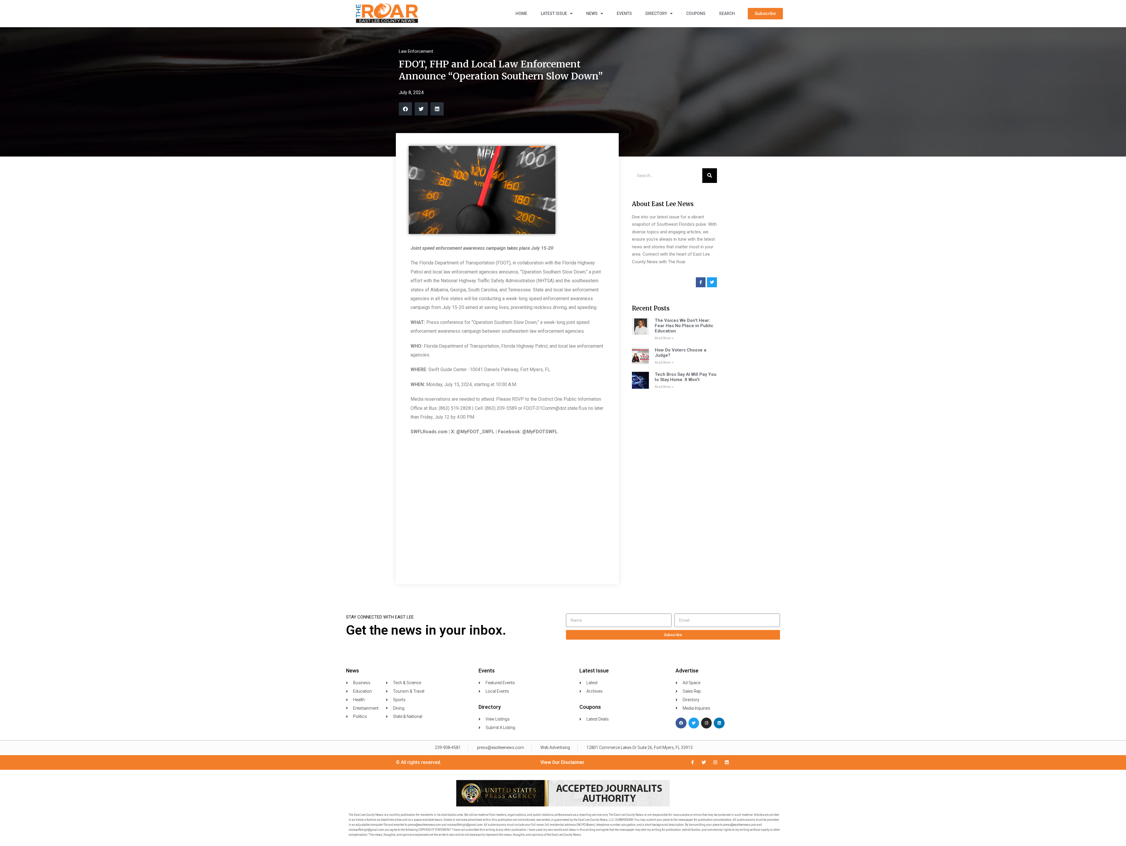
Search (727, 13)
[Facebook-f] (692, 762)
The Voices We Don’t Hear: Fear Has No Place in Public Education (684, 326)
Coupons (696, 13)
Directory (656, 13)
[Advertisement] (674, 484)
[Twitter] (694, 723)
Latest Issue (554, 13)
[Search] (709, 175)
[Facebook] (681, 723)
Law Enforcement (416, 51)
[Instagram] (706, 723)
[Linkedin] (719, 723)
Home (521, 13)
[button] (405, 108)
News (592, 13)
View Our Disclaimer (562, 762)
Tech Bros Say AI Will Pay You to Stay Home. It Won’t (685, 377)
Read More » (664, 338)
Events (624, 13)
